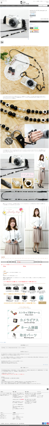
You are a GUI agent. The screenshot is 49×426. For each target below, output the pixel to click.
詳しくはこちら (45, 364)
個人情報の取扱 (21, 423)
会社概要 (14, 412)
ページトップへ (47, 389)
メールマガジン (47, 1)
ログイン (35, 1)
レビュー (8, 5)
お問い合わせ (7, 423)
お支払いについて (3, 416)
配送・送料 (14, 391)
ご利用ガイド (42, 1)
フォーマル (9, 7)
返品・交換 (26, 391)
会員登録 (38, 1)
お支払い (2, 391)
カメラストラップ (5, 7)
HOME (1, 7)
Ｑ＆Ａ (14, 5)
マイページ (20, 5)
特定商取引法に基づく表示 (14, 423)
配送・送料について (3, 415)
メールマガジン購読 (40, 395)
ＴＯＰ (2, 5)
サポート (2, 412)
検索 (48, 5)
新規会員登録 (39, 393)
